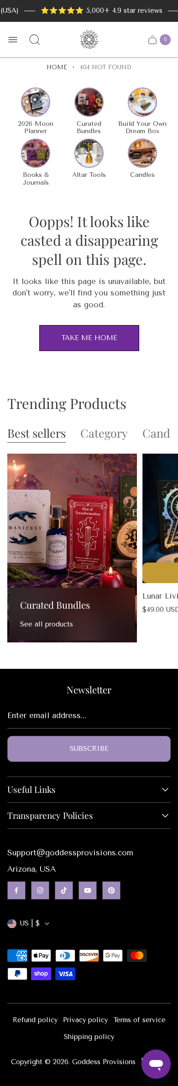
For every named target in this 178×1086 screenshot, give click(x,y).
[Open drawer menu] (13, 40)
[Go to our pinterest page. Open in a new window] (111, 890)
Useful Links (31, 789)
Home (57, 67)
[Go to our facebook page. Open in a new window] (16, 890)
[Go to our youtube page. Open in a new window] (88, 890)
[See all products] (72, 548)
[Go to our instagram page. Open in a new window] (40, 890)
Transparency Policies (50, 815)
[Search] (35, 40)
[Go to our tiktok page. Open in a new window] (64, 890)
